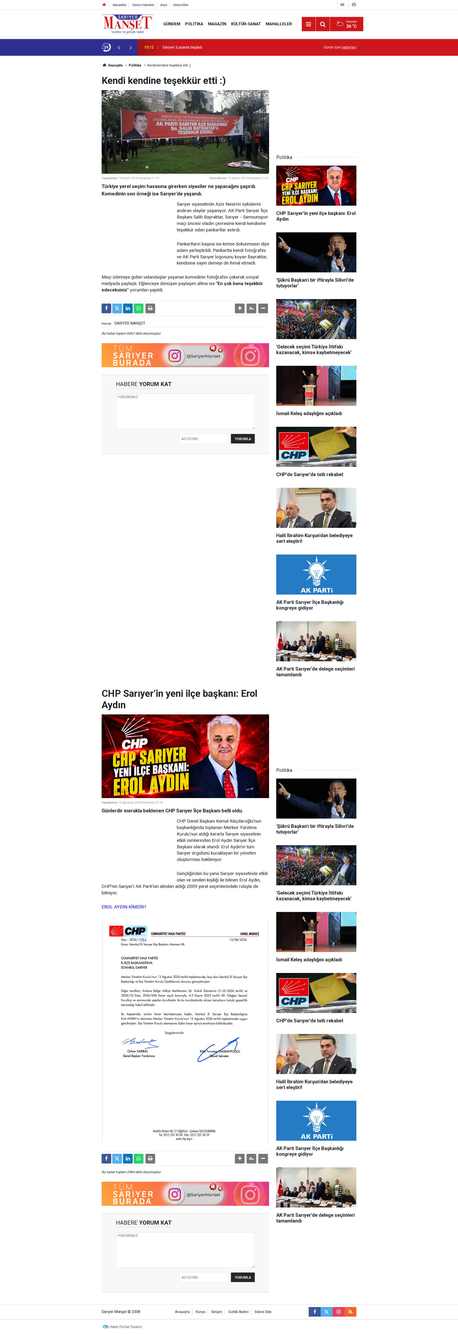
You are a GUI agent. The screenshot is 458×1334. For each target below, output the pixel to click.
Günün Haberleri (143, 5)
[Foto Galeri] (353, 4)
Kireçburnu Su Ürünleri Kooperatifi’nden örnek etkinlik (207, 47)
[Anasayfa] (104, 5)
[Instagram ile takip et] (338, 1312)
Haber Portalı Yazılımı (126, 1327)
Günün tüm (340, 47)
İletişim (216, 1312)
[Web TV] (342, 4)
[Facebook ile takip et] (315, 1312)
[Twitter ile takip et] (327, 1312)
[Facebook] (106, 308)
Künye (200, 1312)
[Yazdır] (150, 308)
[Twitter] (117, 308)
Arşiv (163, 5)
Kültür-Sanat (246, 23)
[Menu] (308, 24)
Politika (194, 23)
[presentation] (119, 47)
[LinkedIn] (128, 308)
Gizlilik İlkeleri (238, 1312)
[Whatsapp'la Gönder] (138, 308)
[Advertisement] (62, 127)
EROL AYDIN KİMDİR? (124, 907)
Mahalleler (279, 23)
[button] (240, 308)
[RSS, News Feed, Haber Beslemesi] (350, 1312)
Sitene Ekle (180, 5)
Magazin (217, 23)
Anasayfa (115, 65)
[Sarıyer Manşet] (128, 23)
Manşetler (119, 5)
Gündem (171, 23)
